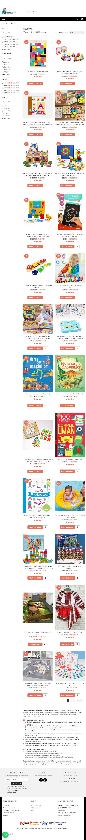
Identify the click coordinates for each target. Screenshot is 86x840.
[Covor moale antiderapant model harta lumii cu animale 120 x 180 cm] (38, 666)
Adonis (5, 64)
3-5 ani (5, 113)
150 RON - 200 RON (9, 44)
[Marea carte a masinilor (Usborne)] (38, 373)
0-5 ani (5, 116)
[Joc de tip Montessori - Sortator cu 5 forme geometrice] (38, 268)
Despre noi (6, 805)
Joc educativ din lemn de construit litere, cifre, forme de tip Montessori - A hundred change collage (38, 124)
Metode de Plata (36, 805)
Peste (5, 83)
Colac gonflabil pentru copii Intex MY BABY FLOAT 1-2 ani (70, 516)
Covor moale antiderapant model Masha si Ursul (38, 633)
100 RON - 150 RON (9, 42)
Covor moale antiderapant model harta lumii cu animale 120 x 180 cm (37, 684)
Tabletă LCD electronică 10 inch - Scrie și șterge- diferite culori (70, 235)
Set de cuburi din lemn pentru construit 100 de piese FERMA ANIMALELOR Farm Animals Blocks (38, 567)
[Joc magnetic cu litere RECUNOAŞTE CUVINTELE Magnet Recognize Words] (70, 319)
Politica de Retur (36, 808)
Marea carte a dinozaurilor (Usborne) (70, 394)
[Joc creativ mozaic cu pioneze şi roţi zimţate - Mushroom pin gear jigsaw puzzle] (38, 319)
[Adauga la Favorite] (45, 83)
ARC (4, 72)
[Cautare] (82, 11)
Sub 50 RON (7, 37)
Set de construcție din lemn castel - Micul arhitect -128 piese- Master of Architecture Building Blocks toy (38, 174)
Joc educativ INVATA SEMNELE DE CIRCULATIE (69, 567)
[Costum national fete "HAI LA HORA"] (70, 607)
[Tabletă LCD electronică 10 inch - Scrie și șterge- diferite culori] (70, 212)
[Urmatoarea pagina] (81, 700)
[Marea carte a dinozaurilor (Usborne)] (70, 373)
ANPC (32, 810)
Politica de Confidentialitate (13, 791)
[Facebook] (41, 780)
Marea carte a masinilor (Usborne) (38, 394)
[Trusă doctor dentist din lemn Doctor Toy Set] (70, 666)
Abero (5, 62)
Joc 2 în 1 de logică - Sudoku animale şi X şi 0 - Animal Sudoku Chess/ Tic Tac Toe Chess (38, 460)
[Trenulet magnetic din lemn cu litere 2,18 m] (70, 268)
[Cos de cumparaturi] (82, 19)
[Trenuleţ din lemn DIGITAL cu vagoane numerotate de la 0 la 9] (70, 54)
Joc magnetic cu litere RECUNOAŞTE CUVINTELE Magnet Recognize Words (70, 337)
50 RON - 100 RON (9, 39)
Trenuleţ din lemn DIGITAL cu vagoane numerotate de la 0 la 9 (69, 73)
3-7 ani (5, 111)
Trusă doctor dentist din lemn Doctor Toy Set (69, 684)
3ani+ (5, 108)
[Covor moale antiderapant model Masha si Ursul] (38, 608)
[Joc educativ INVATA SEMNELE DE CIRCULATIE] (70, 549)
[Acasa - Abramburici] (12, 11)
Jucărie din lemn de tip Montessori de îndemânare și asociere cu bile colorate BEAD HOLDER (70, 124)
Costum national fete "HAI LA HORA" (70, 632)
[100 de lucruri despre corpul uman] (70, 435)
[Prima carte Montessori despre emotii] (38, 495)
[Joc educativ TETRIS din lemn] (38, 54)
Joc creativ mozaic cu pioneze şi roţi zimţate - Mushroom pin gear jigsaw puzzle (37, 337)
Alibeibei (6, 67)
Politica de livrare (8, 813)
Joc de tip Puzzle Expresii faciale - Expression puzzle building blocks (38, 235)
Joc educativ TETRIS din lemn (37, 72)
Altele (5, 69)
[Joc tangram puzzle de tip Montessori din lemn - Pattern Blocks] (70, 156)
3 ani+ (5, 106)
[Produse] (3, 19)
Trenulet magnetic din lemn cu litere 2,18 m (69, 286)
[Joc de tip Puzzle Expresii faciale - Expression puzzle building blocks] (38, 212)
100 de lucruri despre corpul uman (70, 459)
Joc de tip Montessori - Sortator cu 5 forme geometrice (38, 286)
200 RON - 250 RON (9, 47)
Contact (5, 815)
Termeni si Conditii (9, 808)
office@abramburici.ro (70, 781)
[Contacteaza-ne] (77, 19)
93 (78, 701)
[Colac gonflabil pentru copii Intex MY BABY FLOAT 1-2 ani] (70, 496)
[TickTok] (45, 780)
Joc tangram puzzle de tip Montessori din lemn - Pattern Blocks (69, 174)
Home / (6, 23)
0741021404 (71, 778)
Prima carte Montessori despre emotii (37, 515)
